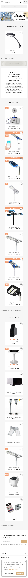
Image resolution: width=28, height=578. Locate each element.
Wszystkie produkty (8, 58)
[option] (14, 16)
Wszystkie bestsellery (8, 526)
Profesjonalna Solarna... (14, 202)
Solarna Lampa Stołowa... (14, 367)
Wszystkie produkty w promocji (11, 311)
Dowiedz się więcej (13, 569)
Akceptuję (20, 573)
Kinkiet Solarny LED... (14, 341)
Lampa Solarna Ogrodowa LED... (14, 417)
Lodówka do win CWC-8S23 (14, 392)
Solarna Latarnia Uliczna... (14, 177)
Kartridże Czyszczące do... (14, 518)
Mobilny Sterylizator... (14, 126)
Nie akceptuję (9, 573)
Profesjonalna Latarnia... (14, 151)
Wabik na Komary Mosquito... (14, 442)
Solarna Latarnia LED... (14, 50)
